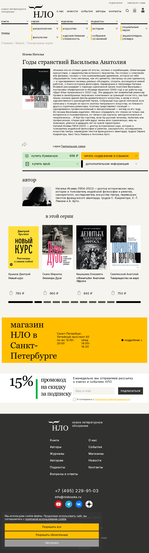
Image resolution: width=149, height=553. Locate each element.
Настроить (52, 542)
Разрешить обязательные (52, 534)
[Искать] (127, 11)
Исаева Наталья (33, 54)
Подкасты (57, 467)
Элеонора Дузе (52, 278)
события (87, 11)
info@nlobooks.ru (68, 497)
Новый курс (15, 278)
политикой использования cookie (45, 519)
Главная (7, 43)
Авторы (55, 447)
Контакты (95, 467)
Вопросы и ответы (64, 474)
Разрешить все (51, 526)
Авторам (56, 460)
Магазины (96, 453)
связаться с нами (136, 3)
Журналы (57, 453)
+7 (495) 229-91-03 (77, 490)
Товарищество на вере (124, 278)
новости (72, 11)
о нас (60, 11)
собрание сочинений (99, 37)
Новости (94, 460)
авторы (101, 11)
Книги (19, 43)
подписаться (115, 3)
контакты (115, 11)
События (95, 447)
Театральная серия (40, 43)
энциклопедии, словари (132, 37)
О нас (92, 440)
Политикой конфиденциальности (112, 399)
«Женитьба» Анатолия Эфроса (90, 280)
